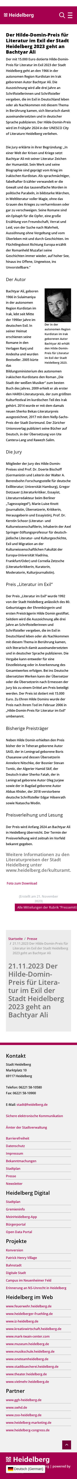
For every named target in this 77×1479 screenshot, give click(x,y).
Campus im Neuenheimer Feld (28, 1280)
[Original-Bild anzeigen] (58, 305)
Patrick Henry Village (21, 1258)
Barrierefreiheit (17, 1138)
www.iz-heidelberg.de (22, 1321)
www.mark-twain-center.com (28, 1336)
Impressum (14, 1153)
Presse (32, 939)
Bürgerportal (15, 1224)
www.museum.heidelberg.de (27, 1344)
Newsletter (14, 1183)
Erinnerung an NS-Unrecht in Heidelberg (36, 1288)
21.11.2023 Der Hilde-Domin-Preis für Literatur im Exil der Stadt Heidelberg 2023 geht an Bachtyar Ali (36, 990)
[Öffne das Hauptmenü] (70, 15)
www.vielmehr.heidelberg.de (27, 1381)
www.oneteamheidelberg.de (27, 1359)
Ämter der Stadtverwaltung (26, 1127)
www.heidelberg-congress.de (28, 1430)
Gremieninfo (15, 1209)
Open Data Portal (19, 1232)
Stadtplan (13, 1168)
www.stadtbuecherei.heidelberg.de (32, 1366)
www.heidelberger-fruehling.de (29, 1314)
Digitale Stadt (16, 1273)
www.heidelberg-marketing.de (28, 1422)
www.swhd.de (16, 1407)
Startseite (15, 939)
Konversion (14, 1250)
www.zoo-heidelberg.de (23, 1415)
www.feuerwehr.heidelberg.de (29, 1306)
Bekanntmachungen (21, 1161)
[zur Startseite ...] (27, 1459)
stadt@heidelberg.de (32, 1104)
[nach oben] (66, 1444)
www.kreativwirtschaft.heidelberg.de (33, 1329)
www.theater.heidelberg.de (26, 1374)
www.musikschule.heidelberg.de (30, 1351)
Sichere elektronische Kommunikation (34, 1116)
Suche (63, 15)
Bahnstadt (14, 1265)
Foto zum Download (22, 883)
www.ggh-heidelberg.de (23, 1400)
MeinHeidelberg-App (21, 1217)
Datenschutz (15, 1146)
